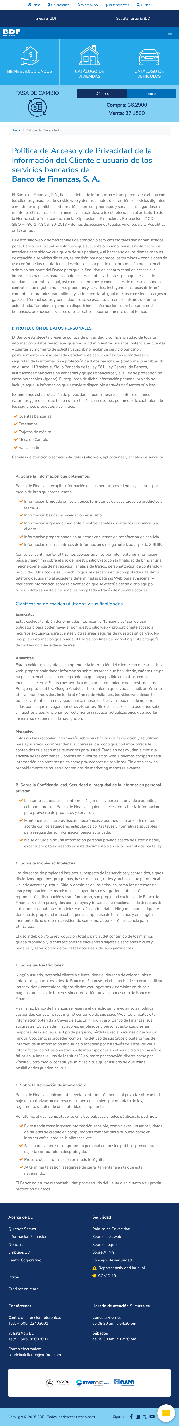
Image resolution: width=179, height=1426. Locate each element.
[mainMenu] (170, 33)
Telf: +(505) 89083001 (28, 1339)
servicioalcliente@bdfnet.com (34, 1354)
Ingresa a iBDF (45, 18)
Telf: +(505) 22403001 (28, 1323)
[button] (47, 1217)
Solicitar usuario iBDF (134, 18)
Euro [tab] (152, 93)
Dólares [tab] (102, 93)
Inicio (17, 130)
